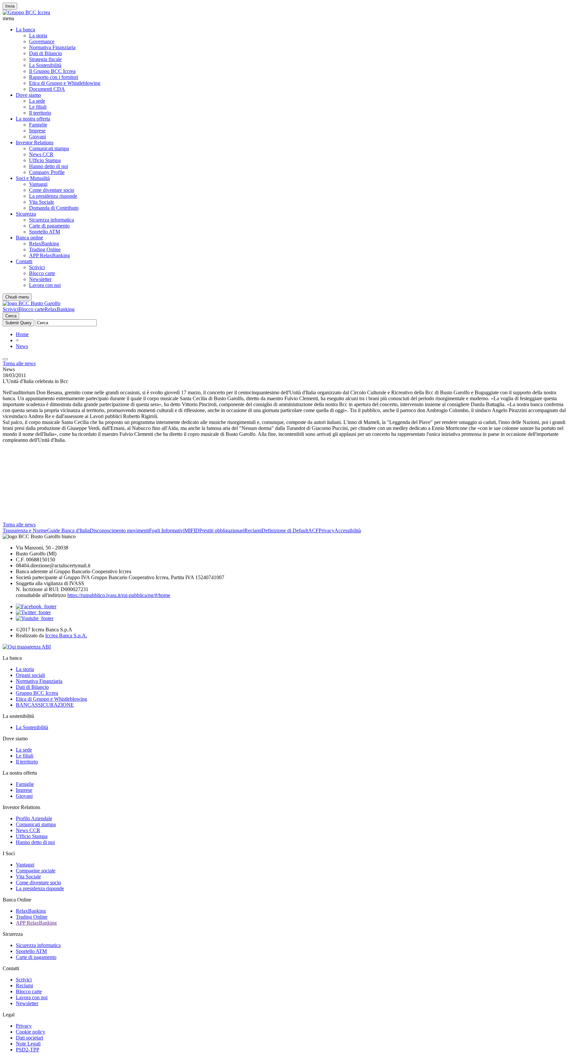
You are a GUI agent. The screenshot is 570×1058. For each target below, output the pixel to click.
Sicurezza (26, 214)
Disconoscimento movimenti (119, 530)
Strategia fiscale (45, 59)
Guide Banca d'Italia (68, 530)
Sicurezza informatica (51, 220)
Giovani (37, 136)
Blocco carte (42, 273)
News (22, 346)
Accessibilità (347, 530)
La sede (37, 101)
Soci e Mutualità (33, 178)
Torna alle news (19, 363)
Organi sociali (30, 675)
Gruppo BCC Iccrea (37, 693)
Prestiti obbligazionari (221, 530)
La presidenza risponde (53, 196)
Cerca (10, 315)
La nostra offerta (33, 119)
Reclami (253, 530)
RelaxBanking (44, 243)
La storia (38, 35)
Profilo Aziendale (34, 818)
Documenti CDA (47, 89)
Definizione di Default (285, 530)
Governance (41, 41)
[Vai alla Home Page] (31, 303)
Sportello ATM (44, 231)
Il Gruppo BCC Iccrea (52, 71)
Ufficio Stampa (45, 160)
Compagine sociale (35, 870)
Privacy (326, 530)
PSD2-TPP (27, 1049)
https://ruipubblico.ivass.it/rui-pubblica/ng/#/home (118, 595)
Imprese (37, 130)
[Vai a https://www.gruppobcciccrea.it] (26, 12)
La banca (25, 29)
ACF (313, 530)
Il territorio (40, 113)
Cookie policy (30, 1032)
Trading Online (45, 249)
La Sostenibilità (45, 65)
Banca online (29, 237)
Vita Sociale (41, 202)
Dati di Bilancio (45, 53)
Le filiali (38, 107)
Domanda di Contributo (54, 208)
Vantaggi (38, 184)
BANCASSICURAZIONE (45, 705)
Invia (10, 6)
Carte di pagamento (49, 226)
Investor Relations (34, 142)
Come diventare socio (51, 190)
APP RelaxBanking (49, 255)
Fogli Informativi (166, 530)
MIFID (191, 530)
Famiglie (38, 124)
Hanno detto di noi (48, 166)
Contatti (24, 261)
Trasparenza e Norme (25, 530)
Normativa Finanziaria (52, 47)
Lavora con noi (45, 285)
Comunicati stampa (49, 148)
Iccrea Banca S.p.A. (66, 635)
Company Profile (47, 172)
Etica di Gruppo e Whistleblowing (64, 83)
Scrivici (37, 267)
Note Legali (28, 1043)
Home (22, 334)
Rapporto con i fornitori (53, 77)
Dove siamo (28, 95)
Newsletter (40, 279)
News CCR (41, 154)
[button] (285, 18)
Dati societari (29, 1037)
